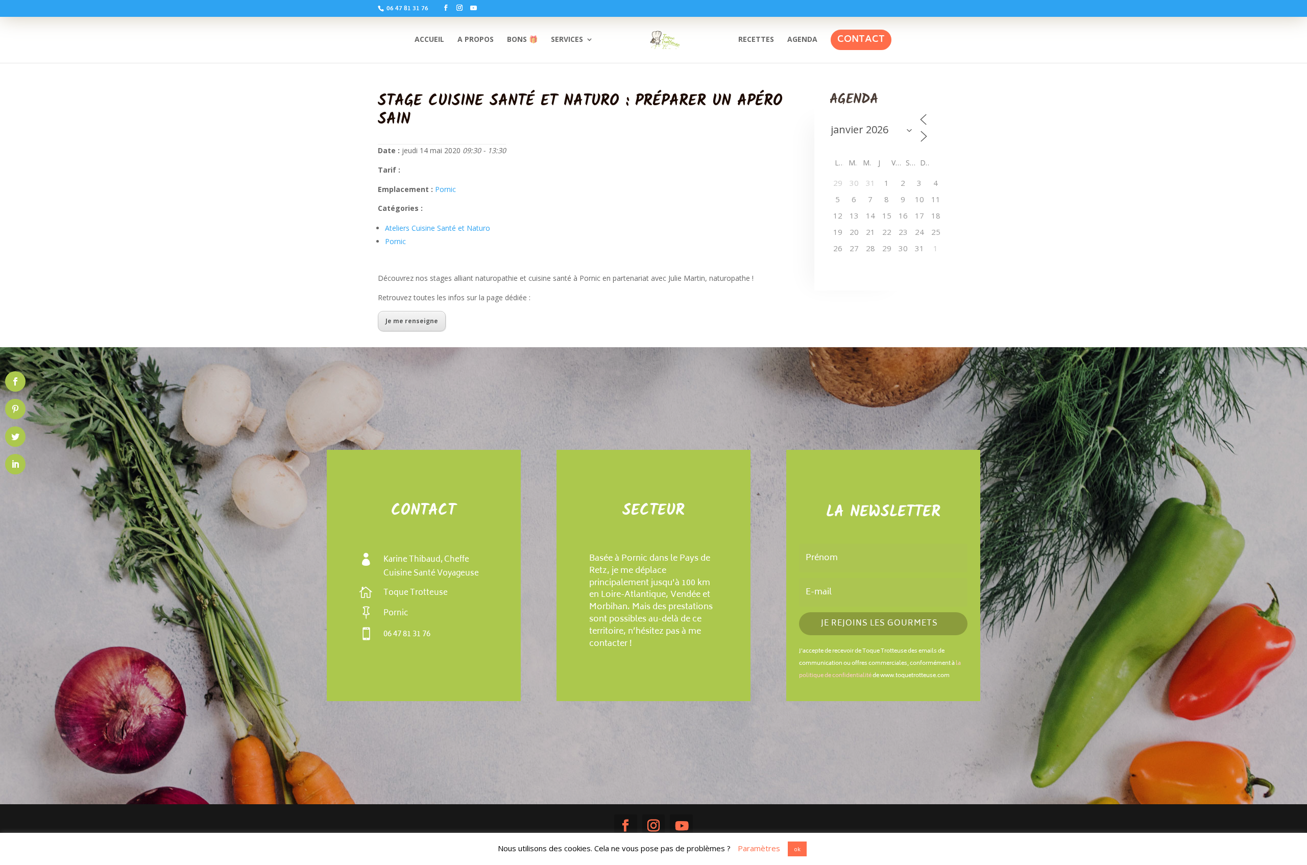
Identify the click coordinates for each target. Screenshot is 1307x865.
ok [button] (797, 849)
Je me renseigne (411, 321)
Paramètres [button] (759, 848)
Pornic (445, 189)
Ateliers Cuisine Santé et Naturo (437, 228)
